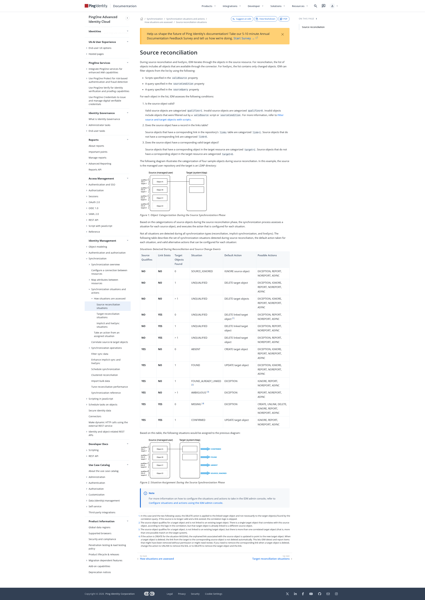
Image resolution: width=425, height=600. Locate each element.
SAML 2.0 (94, 214)
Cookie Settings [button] (213, 593)
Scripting (94, 450)
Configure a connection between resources (109, 272)
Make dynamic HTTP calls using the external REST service (108, 424)
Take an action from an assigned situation (107, 334)
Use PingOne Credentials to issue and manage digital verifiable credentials (107, 101)
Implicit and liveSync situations (108, 325)
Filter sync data (99, 353)
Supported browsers (100, 533)
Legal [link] (170, 593)
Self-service (95, 506)
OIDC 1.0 (93, 208)
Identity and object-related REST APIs (107, 433)
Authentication (97, 482)
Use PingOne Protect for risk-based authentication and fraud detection (108, 80)
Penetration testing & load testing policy (107, 547)
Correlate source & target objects (109, 342)
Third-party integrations (102, 512)
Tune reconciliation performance (109, 386)
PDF (285, 18)
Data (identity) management (104, 500)
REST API (93, 219)
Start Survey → (244, 38)
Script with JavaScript (100, 225)
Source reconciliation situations (108, 306)
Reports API (95, 169)
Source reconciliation (313, 27)
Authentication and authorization (107, 252)
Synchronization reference (106, 392)
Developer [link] (256, 6)
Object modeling (98, 246)
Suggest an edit (243, 18)
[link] (96, 6)
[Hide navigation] (127, 18)
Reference (94, 231)
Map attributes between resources (104, 281)
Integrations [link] (232, 6)
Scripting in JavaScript (101, 398)
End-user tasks (97, 130)
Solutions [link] (277, 6)
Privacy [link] (182, 593)
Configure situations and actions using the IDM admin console (185, 502)
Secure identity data (100, 410)
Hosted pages (96, 53)
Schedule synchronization (105, 369)
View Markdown (267, 18)
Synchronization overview (105, 264)
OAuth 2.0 (94, 202)
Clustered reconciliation (104, 375)
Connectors (95, 416)
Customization (97, 494)
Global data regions (99, 527)
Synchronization (98, 258)
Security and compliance (102, 539)
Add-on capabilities (99, 566)
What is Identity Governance (104, 119)
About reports (96, 145)
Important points (98, 151)
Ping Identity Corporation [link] (120, 593)
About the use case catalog (104, 471)
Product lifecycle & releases (104, 554)
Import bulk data (100, 380)
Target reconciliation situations (108, 315)
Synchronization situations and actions (108, 291)
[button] (334, 5)
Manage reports (97, 157)
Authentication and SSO (102, 184)
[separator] (130, 300)
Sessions (93, 196)
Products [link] (209, 6)
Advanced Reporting (100, 163)
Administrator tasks (99, 125)
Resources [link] (300, 6)
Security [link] (195, 593)
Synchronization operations (106, 347)
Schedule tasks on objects (103, 404)
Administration (97, 477)
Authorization (96, 190)
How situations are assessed (110, 298)
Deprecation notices (100, 572)
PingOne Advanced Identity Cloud (103, 19)
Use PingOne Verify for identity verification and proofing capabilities (109, 89)
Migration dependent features (105, 560)
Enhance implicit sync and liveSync (106, 361)
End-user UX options (100, 48)
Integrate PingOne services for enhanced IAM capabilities (105, 70)
